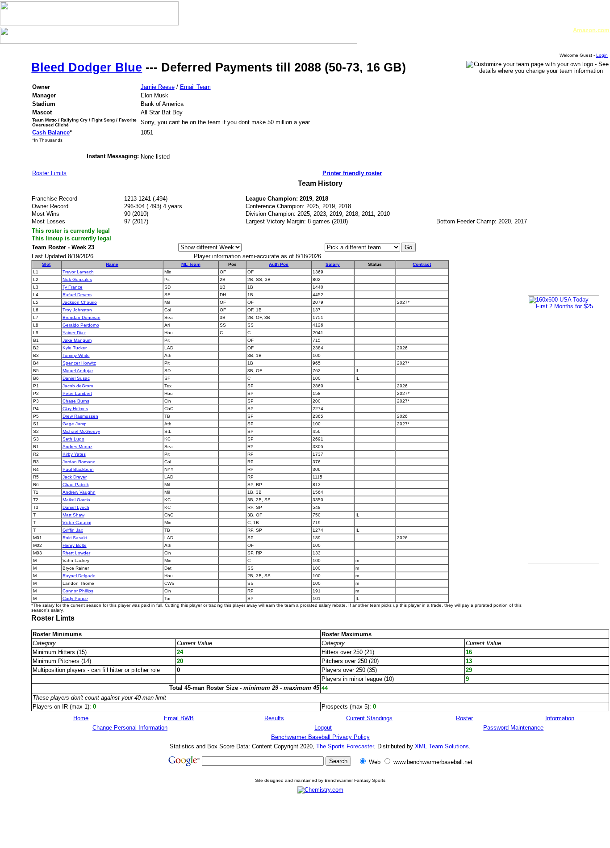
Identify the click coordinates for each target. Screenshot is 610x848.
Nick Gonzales (77, 279)
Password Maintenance (513, 727)
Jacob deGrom (78, 385)
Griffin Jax (73, 530)
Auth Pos (278, 264)
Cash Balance (51, 132)
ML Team (191, 264)
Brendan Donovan (81, 317)
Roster (464, 718)
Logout (323, 727)
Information (559, 718)
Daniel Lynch (76, 507)
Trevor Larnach (78, 271)
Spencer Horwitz (79, 363)
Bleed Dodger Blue (86, 67)
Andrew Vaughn (79, 492)
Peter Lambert (77, 393)
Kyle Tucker (75, 347)
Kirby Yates (74, 454)
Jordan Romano (79, 461)
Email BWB (179, 718)
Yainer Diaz (74, 332)
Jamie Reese (158, 87)
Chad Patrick (76, 484)
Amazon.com (591, 30)
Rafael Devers (77, 294)
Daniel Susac (76, 378)
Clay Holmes (75, 408)
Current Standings (369, 718)
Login (602, 55)
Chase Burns (76, 401)
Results (274, 718)
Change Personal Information (129, 727)
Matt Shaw (73, 514)
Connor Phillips (78, 590)
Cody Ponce (75, 598)
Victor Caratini (77, 522)
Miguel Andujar (78, 370)
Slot (46, 264)
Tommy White (76, 355)
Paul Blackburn (78, 469)
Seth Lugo (73, 439)
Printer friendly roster (352, 173)
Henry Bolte (75, 545)
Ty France (73, 287)
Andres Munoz (77, 446)
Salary (333, 264)
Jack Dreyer (75, 476)
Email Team (195, 87)
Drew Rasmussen (80, 416)
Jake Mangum (77, 340)
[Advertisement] (320, 820)
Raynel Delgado (79, 575)
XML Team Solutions (442, 746)
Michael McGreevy (81, 431)
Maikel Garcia (76, 499)
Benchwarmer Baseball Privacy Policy (320, 737)
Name (112, 264)
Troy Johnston (77, 309)
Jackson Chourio (80, 302)
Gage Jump (75, 423)
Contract (422, 264)
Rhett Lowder (76, 552)
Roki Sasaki (75, 537)
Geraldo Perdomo (81, 325)
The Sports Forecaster (345, 746)
